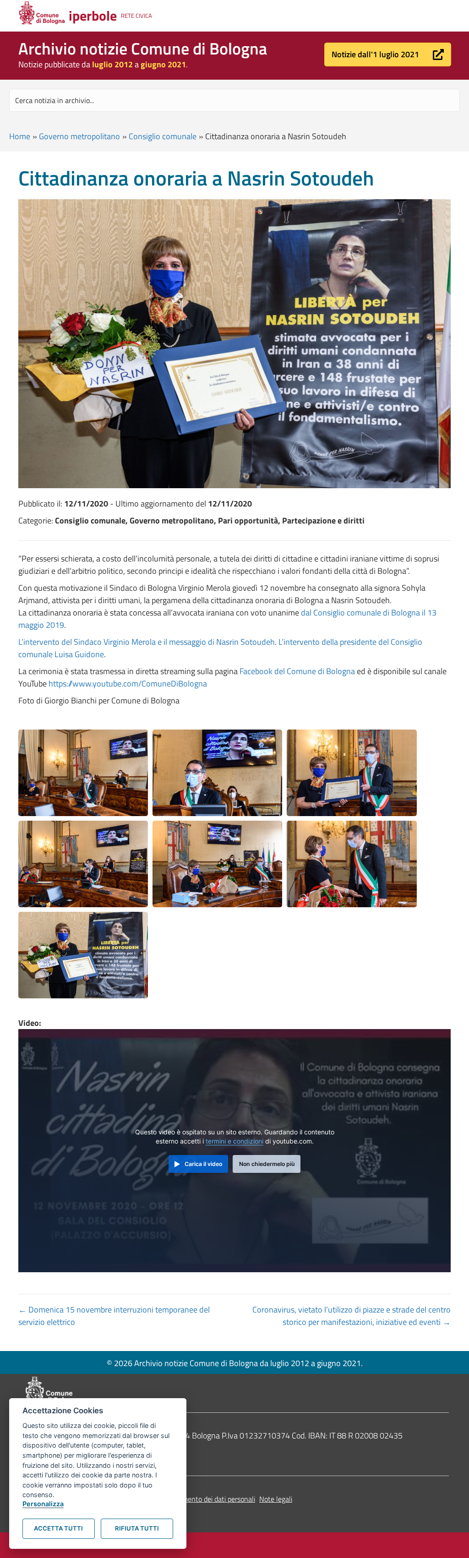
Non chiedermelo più (266, 1163)
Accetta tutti (58, 1528)
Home (19, 136)
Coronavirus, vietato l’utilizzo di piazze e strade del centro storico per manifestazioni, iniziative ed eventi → (351, 1315)
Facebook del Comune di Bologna (297, 671)
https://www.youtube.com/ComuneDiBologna (128, 683)
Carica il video (203, 1163)
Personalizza (43, 1504)
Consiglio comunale (162, 136)
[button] (387, 54)
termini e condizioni (234, 1141)
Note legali (275, 1498)
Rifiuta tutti (137, 1528)
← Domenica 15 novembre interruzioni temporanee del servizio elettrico (114, 1315)
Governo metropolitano (79, 136)
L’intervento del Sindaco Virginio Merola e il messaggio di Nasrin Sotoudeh (146, 642)
